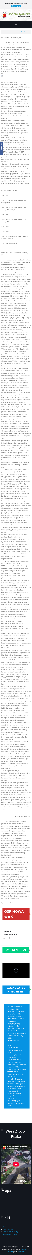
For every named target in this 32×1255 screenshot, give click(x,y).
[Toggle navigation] (16, 24)
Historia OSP (6, 931)
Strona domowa (8, 32)
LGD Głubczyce (8, 1229)
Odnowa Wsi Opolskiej (10, 1232)
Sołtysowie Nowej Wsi (10, 1234)
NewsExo (10, 1252)
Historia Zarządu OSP (9, 935)
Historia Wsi (24, 32)
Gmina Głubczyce (8, 1227)
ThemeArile (21, 1252)
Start (16, 32)
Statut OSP (6, 938)
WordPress (25, 1249)
